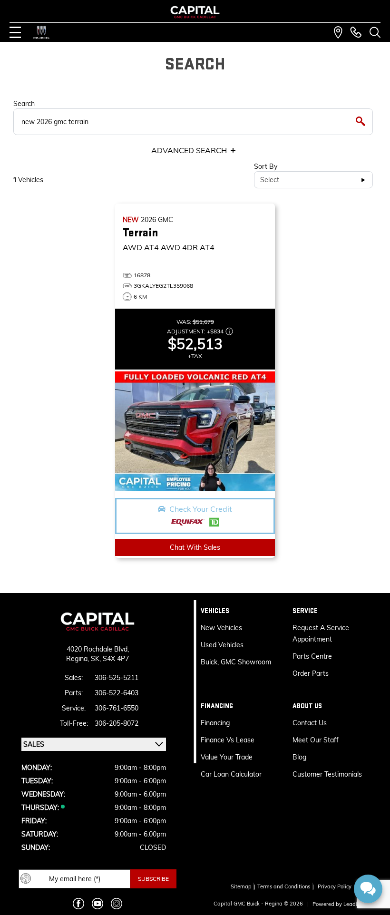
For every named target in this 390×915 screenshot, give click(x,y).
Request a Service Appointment (320, 633)
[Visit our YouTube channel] (97, 903)
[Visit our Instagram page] (116, 903)
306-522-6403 (116, 693)
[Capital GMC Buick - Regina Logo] (195, 12)
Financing (215, 723)
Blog (299, 757)
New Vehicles (221, 627)
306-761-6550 (116, 708)
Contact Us (309, 723)
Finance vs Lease (227, 740)
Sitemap (241, 886)
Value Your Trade (227, 757)
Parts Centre (312, 656)
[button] (195, 516)
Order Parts (310, 673)
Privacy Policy (334, 886)
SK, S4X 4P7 (110, 658)
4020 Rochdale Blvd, (98, 649)
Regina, (78, 658)
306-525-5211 (116, 677)
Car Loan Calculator (232, 774)
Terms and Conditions (283, 886)
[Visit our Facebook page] (78, 903)
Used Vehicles (222, 645)
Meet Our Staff (315, 740)
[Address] (338, 32)
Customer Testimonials (327, 774)
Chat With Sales (195, 547)
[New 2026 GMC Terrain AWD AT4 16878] (195, 431)
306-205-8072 (116, 723)
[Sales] (355, 32)
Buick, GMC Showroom (236, 662)
